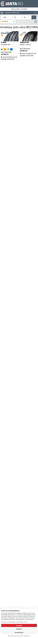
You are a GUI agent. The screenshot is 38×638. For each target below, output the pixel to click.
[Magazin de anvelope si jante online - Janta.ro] (19, 4)
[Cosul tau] (35, 12)
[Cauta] (34, 17)
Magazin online (19, 9)
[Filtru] (36, 21)
